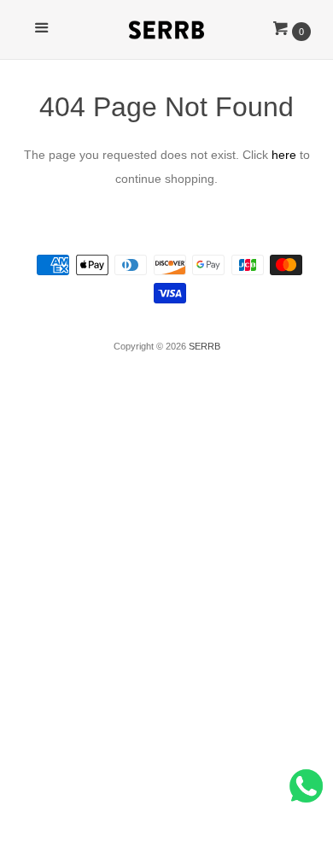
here (284, 155)
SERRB (204, 346)
